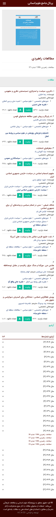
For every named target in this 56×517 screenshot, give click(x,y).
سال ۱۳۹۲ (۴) (48, 401)
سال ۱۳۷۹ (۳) (48, 479)
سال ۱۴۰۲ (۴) (49, 352)
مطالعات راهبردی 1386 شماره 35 (40, 444)
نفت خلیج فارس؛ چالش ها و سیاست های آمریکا (31, 236)
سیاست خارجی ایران (12, 186)
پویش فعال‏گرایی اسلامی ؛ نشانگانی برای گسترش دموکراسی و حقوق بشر (28, 298)
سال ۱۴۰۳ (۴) (48, 347)
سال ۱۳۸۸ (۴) (48, 421)
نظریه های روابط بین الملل (36, 281)
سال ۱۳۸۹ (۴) (48, 416)
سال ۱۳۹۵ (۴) (48, 386)
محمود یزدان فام (40, 240)
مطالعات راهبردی (43, 58)
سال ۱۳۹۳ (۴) (48, 396)
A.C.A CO (21, 512)
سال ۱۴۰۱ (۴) (49, 356)
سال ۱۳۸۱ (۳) (48, 469)
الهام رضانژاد (24, 271)
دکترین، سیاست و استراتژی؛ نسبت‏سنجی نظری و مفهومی (28, 91)
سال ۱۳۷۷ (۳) (48, 489)
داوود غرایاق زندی (39, 179)
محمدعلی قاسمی (39, 119)
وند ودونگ (42, 303)
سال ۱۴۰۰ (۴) (49, 361)
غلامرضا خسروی (24, 303)
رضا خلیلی (42, 94)
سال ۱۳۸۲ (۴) (48, 464)
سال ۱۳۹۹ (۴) (48, 366)
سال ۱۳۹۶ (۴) (48, 381)
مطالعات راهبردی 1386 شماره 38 (40, 434)
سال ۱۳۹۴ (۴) (48, 391)
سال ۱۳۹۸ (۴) (48, 371)
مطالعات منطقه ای (13, 246)
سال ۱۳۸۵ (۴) (48, 450)
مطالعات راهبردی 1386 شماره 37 (40, 437)
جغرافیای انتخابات (44, 148)
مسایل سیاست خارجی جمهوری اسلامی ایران (29, 221)
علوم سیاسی (27, 101)
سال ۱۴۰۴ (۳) (48, 342)
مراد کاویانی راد (40, 151)
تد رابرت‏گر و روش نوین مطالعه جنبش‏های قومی (32, 116)
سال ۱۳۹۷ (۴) (48, 376)
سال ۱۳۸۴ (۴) (48, 455)
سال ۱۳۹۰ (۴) (48, 411)
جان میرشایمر (41, 271)
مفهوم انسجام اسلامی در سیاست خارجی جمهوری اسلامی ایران (30, 175)
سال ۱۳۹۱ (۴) (49, 406)
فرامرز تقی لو (41, 211)
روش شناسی (15, 126)
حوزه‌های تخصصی (41, 101)
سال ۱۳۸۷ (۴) (48, 425)
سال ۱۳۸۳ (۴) (48, 460)
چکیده (28, 109)
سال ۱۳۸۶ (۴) (48, 430)
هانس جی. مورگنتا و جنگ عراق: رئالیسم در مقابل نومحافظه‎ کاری (29, 267)
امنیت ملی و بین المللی (11, 101)
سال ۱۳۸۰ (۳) (48, 474)
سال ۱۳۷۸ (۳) (48, 484)
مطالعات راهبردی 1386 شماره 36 (40, 441)
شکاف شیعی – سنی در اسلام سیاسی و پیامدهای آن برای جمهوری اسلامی (30, 206)
